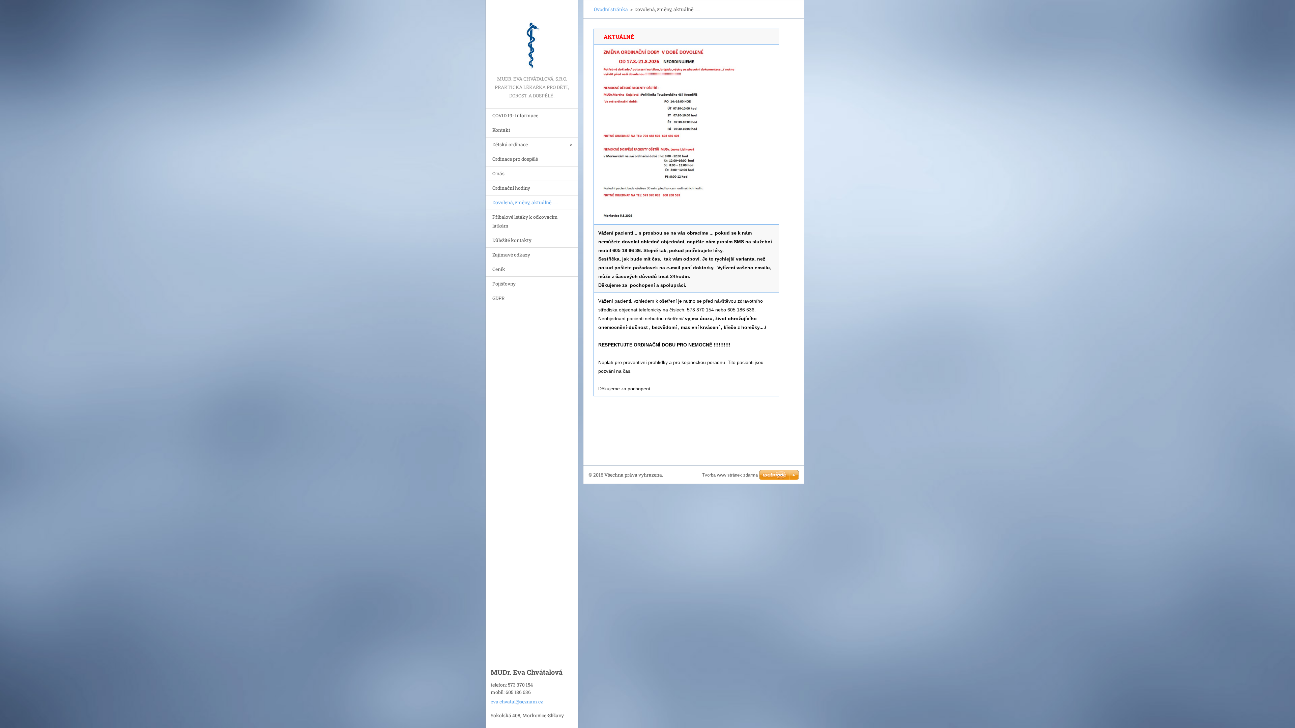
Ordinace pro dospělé (515, 159)
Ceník (498, 269)
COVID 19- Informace (515, 115)
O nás (498, 173)
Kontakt (501, 130)
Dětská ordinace (510, 144)
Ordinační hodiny (511, 188)
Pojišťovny (504, 283)
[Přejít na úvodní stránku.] (532, 37)
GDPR (498, 298)
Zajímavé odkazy (511, 254)
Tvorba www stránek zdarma (730, 475)
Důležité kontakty (511, 240)
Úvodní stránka (611, 9)
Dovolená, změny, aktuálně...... (524, 202)
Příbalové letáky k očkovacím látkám (525, 221)
